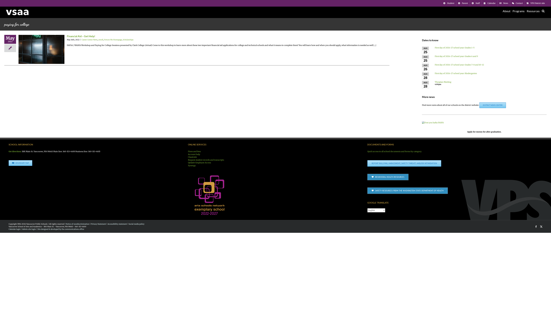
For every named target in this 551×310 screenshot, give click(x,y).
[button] (543, 11)
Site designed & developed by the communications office (60, 229)
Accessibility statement (117, 224)
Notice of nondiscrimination (77, 224)
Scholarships (128, 40)
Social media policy (136, 224)
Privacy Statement (98, 224)
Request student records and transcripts (206, 160)
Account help (194, 154)
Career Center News (90, 40)
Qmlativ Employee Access (199, 162)
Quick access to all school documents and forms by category (394, 151)
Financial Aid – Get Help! (81, 36)
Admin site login (29, 229)
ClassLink (192, 157)
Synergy (192, 165)
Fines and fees (194, 151)
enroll (100, 40)
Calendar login (15, 229)
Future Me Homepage (113, 40)
